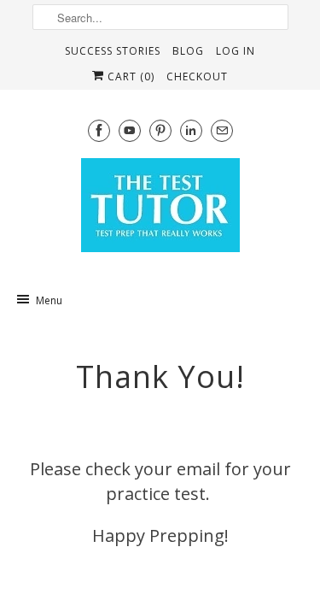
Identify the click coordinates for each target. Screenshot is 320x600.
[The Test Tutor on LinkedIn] (191, 130)
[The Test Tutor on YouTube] (130, 130)
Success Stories (112, 51)
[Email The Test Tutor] (222, 130)
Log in (235, 51)
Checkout (197, 76)
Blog (188, 51)
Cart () (129, 76)
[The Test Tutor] (160, 210)
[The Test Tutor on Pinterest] (160, 130)
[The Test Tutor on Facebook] (99, 130)
